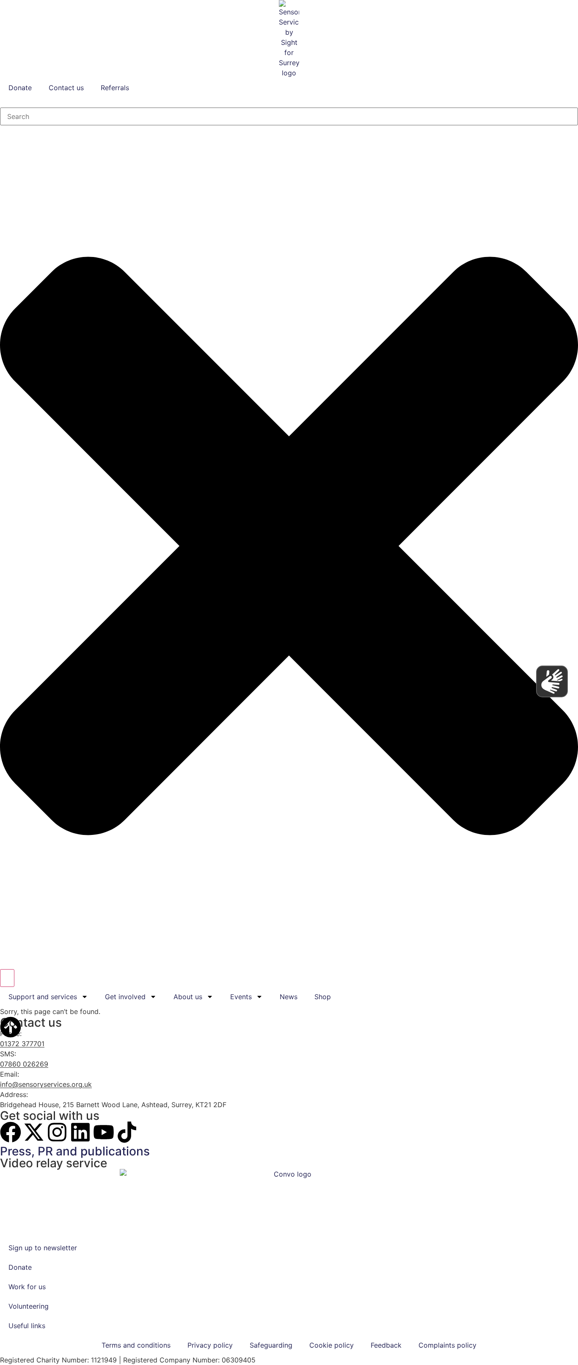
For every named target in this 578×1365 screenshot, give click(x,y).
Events (241, 996)
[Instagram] (57, 1132)
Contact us (66, 87)
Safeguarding (271, 1345)
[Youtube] (103, 1132)
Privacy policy (210, 1345)
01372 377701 (22, 1043)
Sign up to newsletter (42, 1247)
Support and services (42, 996)
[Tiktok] (127, 1132)
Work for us (27, 1286)
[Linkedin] (80, 1132)
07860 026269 (24, 1064)
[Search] (7, 978)
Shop (322, 996)
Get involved (125, 996)
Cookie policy (331, 1345)
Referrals (115, 87)
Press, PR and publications (75, 1151)
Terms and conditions (136, 1345)
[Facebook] (10, 1132)
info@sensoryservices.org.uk (46, 1084)
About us (187, 996)
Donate (20, 87)
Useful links (26, 1325)
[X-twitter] (33, 1132)
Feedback (386, 1345)
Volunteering (28, 1306)
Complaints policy (447, 1345)
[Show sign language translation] (552, 681)
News (288, 996)
